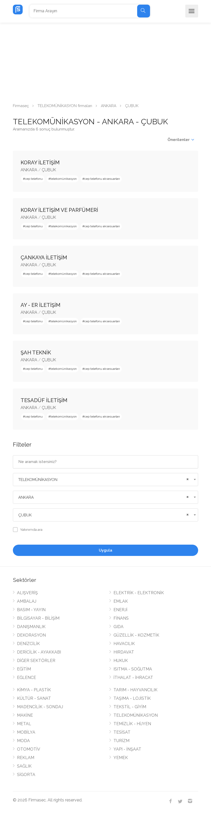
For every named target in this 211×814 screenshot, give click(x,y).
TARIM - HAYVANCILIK (135, 689)
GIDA (118, 626)
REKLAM (25, 757)
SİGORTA (26, 774)
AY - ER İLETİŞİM (40, 305)
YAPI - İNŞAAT (127, 749)
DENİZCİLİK (28, 643)
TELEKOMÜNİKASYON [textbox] (37, 479)
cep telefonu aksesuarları (102, 179)
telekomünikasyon (63, 179)
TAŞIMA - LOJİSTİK (132, 698)
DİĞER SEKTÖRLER (36, 660)
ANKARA (108, 105)
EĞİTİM (24, 669)
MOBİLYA (26, 732)
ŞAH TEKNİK (36, 352)
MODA (23, 740)
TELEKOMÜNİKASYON (135, 715)
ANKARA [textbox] (26, 497)
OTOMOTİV (28, 749)
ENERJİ (120, 609)
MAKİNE (25, 715)
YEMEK (120, 757)
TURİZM (121, 740)
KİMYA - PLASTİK (34, 689)
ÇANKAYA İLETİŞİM (44, 257)
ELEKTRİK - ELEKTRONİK (138, 592)
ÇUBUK (49, 169)
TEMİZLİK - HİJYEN (132, 723)
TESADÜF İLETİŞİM (44, 400)
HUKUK (120, 660)
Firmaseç (21, 105)
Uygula (105, 550)
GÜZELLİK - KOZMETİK (136, 635)
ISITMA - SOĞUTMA (132, 669)
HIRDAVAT (123, 652)
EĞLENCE (26, 677)
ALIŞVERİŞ (27, 592)
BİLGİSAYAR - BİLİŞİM (38, 618)
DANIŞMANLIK (31, 626)
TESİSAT (121, 732)
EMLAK (120, 601)
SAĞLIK (24, 766)
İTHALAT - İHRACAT (133, 677)
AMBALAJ (26, 601)
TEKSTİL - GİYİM (129, 706)
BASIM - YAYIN (31, 609)
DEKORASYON (31, 635)
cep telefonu (34, 179)
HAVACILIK (124, 643)
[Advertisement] (105, 61)
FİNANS (121, 618)
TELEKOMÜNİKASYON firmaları (65, 105)
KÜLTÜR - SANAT (34, 698)
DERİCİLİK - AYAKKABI (39, 652)
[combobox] (105, 479)
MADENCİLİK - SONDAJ (40, 706)
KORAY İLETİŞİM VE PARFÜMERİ (59, 210)
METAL (24, 723)
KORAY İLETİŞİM (40, 162)
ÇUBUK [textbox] (25, 515)
